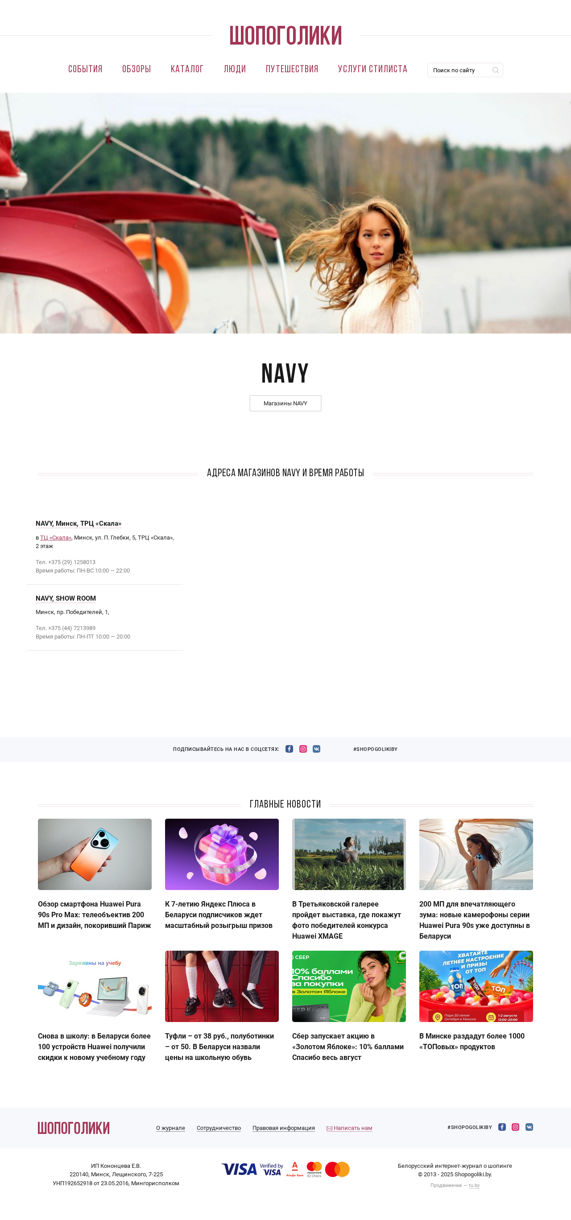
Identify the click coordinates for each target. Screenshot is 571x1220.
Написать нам (352, 1128)
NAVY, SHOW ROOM (66, 598)
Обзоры (136, 70)
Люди (234, 70)
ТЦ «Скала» (55, 537)
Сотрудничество (219, 1128)
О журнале (170, 1128)
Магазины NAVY (285, 403)
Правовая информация (283, 1128)
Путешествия (292, 70)
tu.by (474, 1185)
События (85, 70)
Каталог (187, 70)
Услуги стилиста (373, 70)
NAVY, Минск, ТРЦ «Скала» (79, 523)
